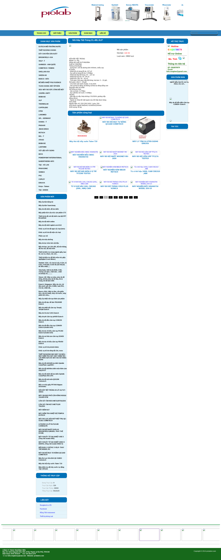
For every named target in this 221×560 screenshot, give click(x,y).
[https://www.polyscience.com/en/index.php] (80, 540)
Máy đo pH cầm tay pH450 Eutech (51, 317)
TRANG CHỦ (41, 33)
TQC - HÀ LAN (44, 165)
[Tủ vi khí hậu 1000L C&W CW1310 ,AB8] (145, 169)
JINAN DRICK (44, 129)
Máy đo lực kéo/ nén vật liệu (49, 243)
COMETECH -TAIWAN (46, 68)
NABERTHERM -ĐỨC (46, 161)
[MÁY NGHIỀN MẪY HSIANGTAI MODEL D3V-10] (145, 184)
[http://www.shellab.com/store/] (17, 540)
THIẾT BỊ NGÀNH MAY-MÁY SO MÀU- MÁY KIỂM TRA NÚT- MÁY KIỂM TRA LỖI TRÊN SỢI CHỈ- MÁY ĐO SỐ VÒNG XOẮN (52, 357)
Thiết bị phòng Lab (46, 516)
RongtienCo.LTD (46, 505)
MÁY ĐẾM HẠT (44, 410)
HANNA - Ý (43, 122)
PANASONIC (43, 168)
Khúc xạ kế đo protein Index (49, 347)
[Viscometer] (150, 21)
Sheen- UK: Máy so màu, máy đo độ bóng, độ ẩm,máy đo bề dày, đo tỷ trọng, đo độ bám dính (51, 279)
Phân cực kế (43, 236)
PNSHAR (42, 125)
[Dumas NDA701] (132, 21)
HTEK (41, 111)
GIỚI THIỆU (57, 33)
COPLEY (42, 179)
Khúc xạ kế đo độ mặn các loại (50, 232)
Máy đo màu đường (46, 239)
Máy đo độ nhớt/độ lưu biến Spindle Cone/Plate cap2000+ (51, 364)
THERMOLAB (43, 104)
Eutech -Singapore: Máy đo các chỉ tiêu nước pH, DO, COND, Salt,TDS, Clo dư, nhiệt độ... (51, 286)
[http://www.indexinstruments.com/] (101, 540)
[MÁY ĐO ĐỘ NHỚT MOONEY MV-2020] (114, 154)
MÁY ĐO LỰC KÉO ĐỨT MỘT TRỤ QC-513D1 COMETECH (52, 419)
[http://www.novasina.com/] (122, 540)
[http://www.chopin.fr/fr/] (207, 540)
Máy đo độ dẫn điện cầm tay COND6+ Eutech (179, 97)
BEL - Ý (41, 136)
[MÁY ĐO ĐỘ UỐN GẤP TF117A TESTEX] (145, 154)
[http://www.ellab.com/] (165, 540)
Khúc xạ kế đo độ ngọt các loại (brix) (52, 229)
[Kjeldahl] (115, 21)
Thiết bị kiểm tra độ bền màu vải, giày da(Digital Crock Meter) (52, 258)
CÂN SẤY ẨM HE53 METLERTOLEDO (52, 401)
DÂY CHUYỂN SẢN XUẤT (48, 54)
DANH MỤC (88, 33)
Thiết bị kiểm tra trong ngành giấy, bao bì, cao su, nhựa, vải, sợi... (52, 253)
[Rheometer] (167, 21)
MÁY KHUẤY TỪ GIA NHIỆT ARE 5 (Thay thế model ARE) (51, 437)
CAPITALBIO (43, 107)
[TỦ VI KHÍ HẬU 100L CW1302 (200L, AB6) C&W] (83, 184)
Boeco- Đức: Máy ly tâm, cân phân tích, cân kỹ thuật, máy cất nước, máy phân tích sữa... (52, 293)
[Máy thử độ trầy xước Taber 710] (83, 139)
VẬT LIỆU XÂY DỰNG (46, 150)
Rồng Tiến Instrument (47, 513)
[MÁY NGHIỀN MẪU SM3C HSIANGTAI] (83, 152)
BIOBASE (42, 97)
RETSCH (42, 133)
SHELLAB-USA (44, 72)
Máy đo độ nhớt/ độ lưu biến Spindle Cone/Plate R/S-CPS (51, 375)
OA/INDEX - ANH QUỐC (47, 64)
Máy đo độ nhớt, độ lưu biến (49, 209)
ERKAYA (42, 183)
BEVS (41, 154)
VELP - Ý (42, 61)
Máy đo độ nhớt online (47, 222)
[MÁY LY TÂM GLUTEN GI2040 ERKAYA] (145, 139)
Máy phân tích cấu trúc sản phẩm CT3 (52, 213)
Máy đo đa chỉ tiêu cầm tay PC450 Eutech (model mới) (51, 332)
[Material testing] (98, 21)
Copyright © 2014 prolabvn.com (205, 551)
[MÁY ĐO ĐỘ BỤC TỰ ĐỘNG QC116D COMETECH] (114, 119)
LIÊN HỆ (103, 33)
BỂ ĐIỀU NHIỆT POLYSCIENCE (50, 82)
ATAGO (41, 140)
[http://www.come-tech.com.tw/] (186, 540)
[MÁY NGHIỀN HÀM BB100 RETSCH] (114, 167)
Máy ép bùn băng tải (46, 202)
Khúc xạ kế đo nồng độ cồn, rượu (51, 351)
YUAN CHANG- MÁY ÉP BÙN (49, 86)
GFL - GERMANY (45, 118)
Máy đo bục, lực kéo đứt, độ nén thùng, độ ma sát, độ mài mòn (53, 247)
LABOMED (42, 115)
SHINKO (42, 172)
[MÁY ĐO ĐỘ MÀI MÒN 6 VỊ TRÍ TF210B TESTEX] (83, 169)
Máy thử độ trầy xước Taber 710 (50, 463)
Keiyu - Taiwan (44, 186)
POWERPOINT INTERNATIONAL (50, 158)
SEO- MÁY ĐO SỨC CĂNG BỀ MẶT (51, 90)
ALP (40, 100)
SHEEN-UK (43, 75)
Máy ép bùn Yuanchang (47, 205)
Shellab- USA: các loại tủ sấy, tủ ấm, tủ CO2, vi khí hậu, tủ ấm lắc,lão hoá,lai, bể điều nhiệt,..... (53, 264)
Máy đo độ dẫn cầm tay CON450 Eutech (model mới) (50, 326)
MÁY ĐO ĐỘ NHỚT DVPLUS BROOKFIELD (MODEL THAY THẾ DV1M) (51, 431)
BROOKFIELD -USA (46, 57)
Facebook (43, 509)
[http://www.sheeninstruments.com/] (38, 540)
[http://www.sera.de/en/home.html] (59, 540)
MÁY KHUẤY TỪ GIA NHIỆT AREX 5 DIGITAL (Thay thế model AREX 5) (52, 443)
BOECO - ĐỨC (44, 79)
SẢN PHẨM (73, 33)
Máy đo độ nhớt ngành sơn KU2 (50, 225)
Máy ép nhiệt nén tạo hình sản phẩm (52, 299)
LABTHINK (43, 147)
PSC (40, 176)
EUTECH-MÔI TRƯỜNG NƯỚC (50, 46)
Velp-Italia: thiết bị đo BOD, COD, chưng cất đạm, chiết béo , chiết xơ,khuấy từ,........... (50, 271)
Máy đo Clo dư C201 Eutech (49, 313)
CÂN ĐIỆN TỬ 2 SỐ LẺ (179, 119)
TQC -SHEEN (43, 190)
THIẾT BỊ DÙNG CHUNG (47, 50)
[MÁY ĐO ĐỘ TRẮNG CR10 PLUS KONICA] (114, 184)
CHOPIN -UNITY (44, 93)
